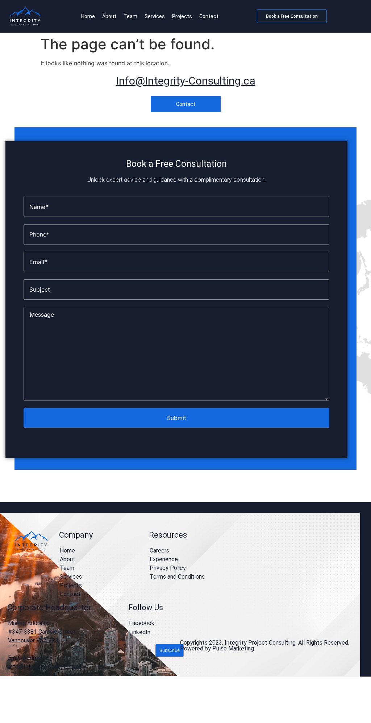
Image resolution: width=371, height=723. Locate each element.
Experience (164, 559)
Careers (159, 550)
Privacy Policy (168, 567)
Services (155, 16)
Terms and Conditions (177, 576)
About (109, 16)
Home (88, 16)
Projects (182, 16)
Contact (208, 16)
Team (130, 16)
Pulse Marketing (233, 648)
